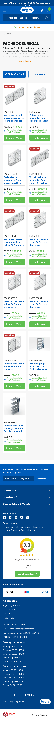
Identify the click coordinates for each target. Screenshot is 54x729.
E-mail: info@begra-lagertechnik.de (18, 629)
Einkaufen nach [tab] (16, 74)
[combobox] (27, 17)
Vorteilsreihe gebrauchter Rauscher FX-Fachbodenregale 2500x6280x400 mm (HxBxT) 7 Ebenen (39, 180)
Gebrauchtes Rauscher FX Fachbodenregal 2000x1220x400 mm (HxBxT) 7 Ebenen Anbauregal (39, 304)
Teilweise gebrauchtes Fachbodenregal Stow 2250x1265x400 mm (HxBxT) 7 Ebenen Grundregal (39, 118)
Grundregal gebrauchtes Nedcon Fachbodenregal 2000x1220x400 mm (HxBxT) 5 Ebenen (39, 367)
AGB (28, 695)
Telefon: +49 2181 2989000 (15, 624)
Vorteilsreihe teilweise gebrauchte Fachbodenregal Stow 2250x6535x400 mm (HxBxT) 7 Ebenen (14, 118)
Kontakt (36, 695)
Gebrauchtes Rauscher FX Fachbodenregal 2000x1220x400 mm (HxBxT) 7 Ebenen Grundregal (14, 367)
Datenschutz (19, 695)
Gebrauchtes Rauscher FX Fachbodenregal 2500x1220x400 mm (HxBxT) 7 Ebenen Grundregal (39, 242)
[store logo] (27, 10)
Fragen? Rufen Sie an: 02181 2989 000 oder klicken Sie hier (27, 4)
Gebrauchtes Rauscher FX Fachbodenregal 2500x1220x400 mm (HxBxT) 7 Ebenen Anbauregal (14, 304)
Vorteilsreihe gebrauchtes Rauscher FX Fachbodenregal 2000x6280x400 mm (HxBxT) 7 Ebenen (13, 242)
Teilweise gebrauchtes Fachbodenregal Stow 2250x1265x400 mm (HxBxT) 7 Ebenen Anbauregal (14, 180)
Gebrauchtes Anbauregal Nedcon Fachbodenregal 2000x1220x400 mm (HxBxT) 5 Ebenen (13, 429)
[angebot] (14, 105)
